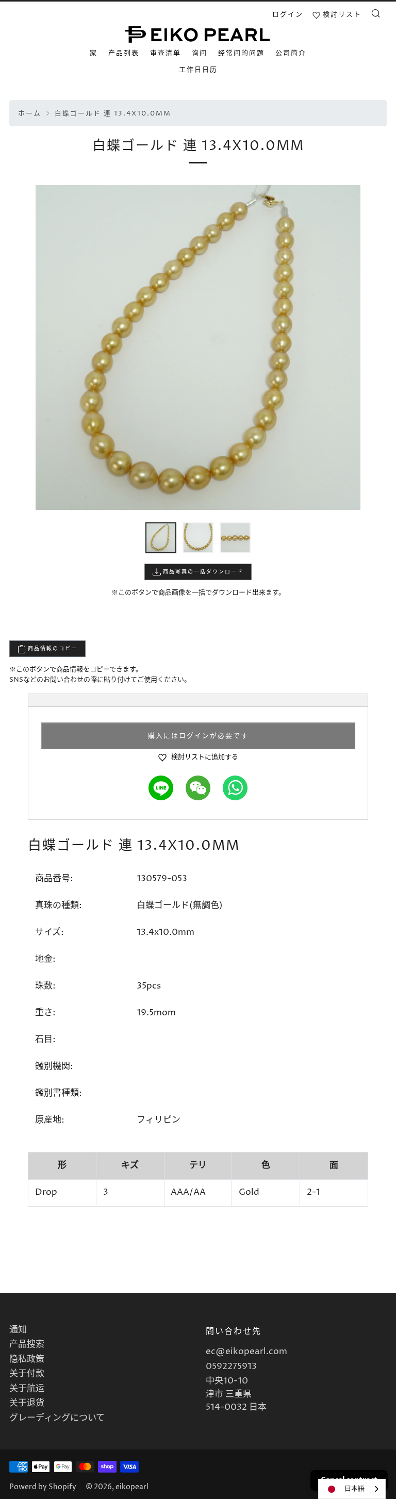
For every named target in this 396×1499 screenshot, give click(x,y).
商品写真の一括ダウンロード (202, 571)
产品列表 (123, 53)
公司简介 (290, 53)
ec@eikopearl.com (246, 1351)
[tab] (160, 537)
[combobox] (352, 1489)
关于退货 (26, 1403)
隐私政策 (26, 1359)
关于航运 (26, 1388)
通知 (18, 1330)
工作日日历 (198, 69)
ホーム (29, 113)
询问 (199, 53)
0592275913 (231, 1366)
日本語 (354, 1488)
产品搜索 (26, 1344)
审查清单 (165, 53)
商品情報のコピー (51, 648)
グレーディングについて (57, 1418)
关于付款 (26, 1374)
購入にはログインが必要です (198, 735)
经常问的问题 (241, 53)
